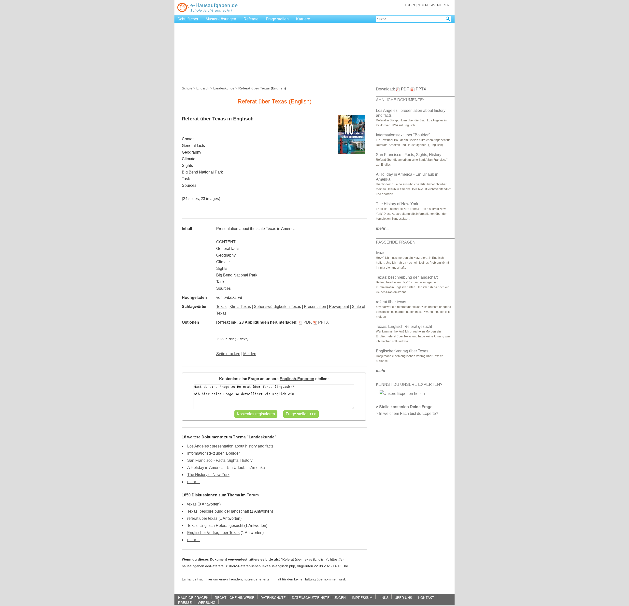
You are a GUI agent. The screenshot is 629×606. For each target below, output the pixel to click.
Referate (250, 19)
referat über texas (202, 518)
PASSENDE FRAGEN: (396, 242)
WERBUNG (206, 602)
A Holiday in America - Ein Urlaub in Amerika (226, 467)
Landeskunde (223, 88)
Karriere (303, 19)
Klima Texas (240, 306)
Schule (187, 88)
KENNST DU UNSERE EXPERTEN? (409, 384)
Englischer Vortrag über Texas (213, 533)
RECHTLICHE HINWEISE (234, 597)
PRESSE (185, 602)
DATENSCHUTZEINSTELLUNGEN (319, 597)
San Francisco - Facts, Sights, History (220, 460)
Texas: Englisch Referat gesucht (215, 525)
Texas (221, 306)
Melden (249, 354)
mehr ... (193, 482)
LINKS (383, 597)
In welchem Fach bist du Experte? (408, 413)
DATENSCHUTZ (273, 597)
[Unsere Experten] (402, 393)
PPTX (323, 322)
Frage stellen (277, 19)
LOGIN (410, 5)
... (382, 228)
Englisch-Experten (297, 379)
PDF (307, 322)
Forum (252, 495)
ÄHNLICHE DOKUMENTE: (400, 100)
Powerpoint (339, 306)
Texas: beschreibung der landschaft (218, 511)
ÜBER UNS (403, 597)
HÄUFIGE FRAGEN (193, 597)
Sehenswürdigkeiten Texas (277, 306)
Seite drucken (228, 354)
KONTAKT (426, 597)
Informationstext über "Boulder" (214, 453)
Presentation (315, 306)
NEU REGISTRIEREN (433, 5)
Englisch (202, 88)
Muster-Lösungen (221, 19)
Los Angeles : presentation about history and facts (230, 446)
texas (192, 504)
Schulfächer (187, 19)
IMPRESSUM (362, 597)
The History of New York (208, 475)
